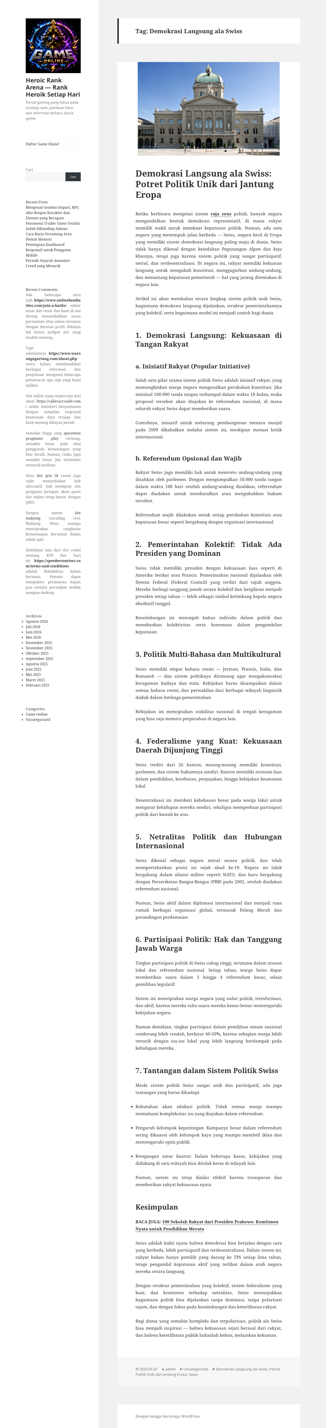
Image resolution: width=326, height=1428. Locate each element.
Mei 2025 (33, 674)
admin (170, 1369)
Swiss (193, 1374)
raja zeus (221, 214)
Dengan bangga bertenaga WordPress (168, 1416)
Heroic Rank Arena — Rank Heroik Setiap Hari (53, 87)
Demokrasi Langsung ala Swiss (242, 1369)
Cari (29, 169)
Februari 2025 (37, 685)
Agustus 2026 (37, 621)
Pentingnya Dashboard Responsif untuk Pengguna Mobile (48, 250)
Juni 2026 (33, 632)
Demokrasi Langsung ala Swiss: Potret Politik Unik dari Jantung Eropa (205, 183)
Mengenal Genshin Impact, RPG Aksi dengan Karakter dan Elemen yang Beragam (52, 212)
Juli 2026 (33, 626)
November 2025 (39, 648)
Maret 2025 (35, 679)
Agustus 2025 (37, 663)
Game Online (37, 714)
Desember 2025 (39, 642)
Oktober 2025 (37, 653)
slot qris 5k (48, 475)
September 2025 (39, 658)
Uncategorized (38, 719)
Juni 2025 (33, 669)
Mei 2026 (33, 637)
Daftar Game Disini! (42, 144)
